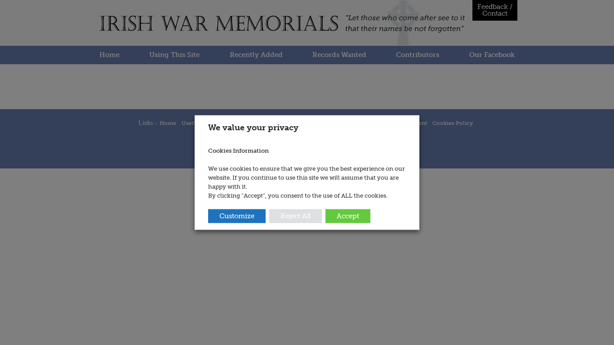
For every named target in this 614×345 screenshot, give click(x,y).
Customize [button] (236, 216)
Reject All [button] (295, 216)
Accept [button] (348, 216)
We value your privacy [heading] (253, 128)
